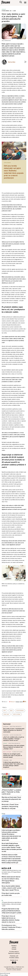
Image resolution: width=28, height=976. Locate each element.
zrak (11, 710)
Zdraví (5, 743)
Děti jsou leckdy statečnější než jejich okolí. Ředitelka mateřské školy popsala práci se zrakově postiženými (13, 172)
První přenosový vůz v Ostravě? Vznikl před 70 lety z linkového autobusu (11, 927)
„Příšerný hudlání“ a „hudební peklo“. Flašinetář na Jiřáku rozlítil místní (11, 792)
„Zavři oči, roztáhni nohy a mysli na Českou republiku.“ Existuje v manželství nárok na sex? (13, 738)
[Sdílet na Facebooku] (24, 702)
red (11, 760)
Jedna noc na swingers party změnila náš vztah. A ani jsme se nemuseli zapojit (12, 755)
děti (5, 710)
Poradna (6, 726)
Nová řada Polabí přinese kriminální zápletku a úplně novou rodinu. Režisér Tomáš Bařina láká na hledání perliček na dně (12, 847)
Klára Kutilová (17, 751)
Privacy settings (4, 975)
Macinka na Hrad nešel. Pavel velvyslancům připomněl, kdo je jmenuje (11, 799)
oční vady (6, 714)
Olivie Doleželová (15, 735)
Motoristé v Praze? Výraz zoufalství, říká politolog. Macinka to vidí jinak (10, 806)
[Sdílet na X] (25, 701)
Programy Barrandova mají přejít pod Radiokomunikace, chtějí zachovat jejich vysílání (11, 911)
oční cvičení (16, 714)
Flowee (6, 2)
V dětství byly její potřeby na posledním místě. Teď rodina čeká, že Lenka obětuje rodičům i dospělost (13, 764)
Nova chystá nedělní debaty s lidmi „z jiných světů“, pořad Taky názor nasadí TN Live (11, 888)
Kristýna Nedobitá (15, 726)
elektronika (20, 710)
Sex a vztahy (7, 751)
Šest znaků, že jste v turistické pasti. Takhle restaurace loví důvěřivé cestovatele (14, 730)
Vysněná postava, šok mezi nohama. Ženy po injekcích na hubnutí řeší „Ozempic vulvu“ (13, 747)
